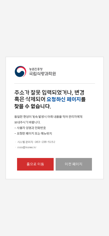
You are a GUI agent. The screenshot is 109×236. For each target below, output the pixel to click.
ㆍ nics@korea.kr (25, 147)
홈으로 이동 (35, 164)
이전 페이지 (73, 164)
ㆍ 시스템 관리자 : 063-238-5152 (34, 142)
